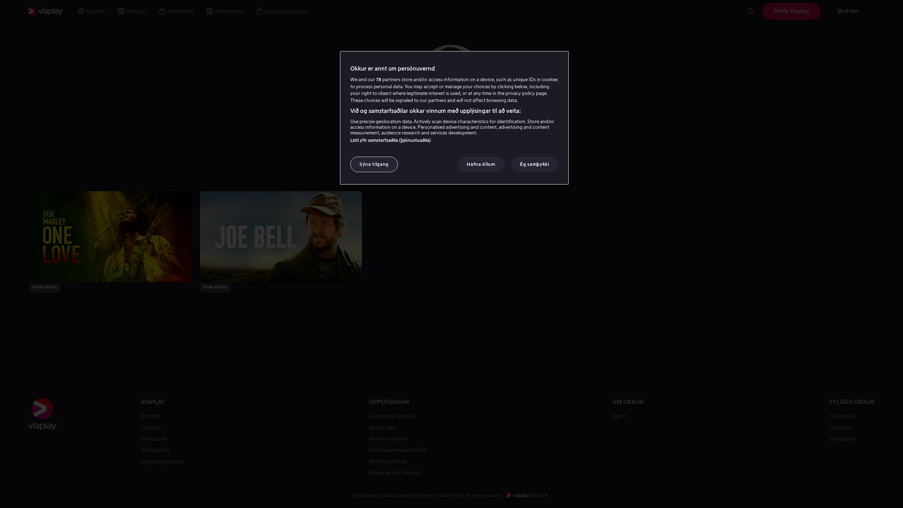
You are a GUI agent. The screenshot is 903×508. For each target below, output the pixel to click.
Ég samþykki (534, 164)
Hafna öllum (481, 164)
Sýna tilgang (374, 164)
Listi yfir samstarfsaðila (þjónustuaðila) (390, 140)
